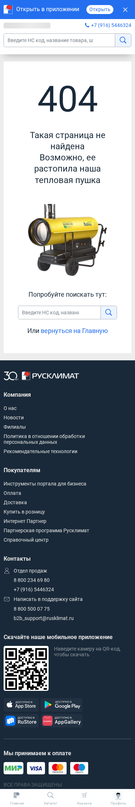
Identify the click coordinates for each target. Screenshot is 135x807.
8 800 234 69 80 (32, 580)
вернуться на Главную (74, 330)
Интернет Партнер (25, 521)
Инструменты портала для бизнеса (45, 484)
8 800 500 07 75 (32, 609)
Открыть (100, 9)
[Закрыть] (125, 9)
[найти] (123, 40)
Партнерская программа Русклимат (46, 530)
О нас (10, 408)
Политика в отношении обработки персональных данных (44, 439)
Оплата (12, 493)
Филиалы (15, 427)
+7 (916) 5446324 (111, 25)
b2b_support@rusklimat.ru (44, 618)
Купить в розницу (24, 512)
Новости (14, 417)
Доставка (15, 502)
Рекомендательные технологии (40, 451)
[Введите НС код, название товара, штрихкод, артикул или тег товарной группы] (67, 40)
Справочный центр (26, 540)
